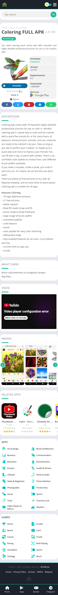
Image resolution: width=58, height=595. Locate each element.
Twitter (18, 104)
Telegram (40, 104)
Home (4, 27)
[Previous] (2, 365)
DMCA (40, 571)
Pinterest (29, 104)
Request (48, 571)
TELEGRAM (16, 86)
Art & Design (21, 27)
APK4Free (45, 567)
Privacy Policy (19, 571)
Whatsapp (51, 104)
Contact (31, 571)
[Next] (55, 365)
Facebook (7, 104)
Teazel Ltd (35, 61)
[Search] (53, 14)
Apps (11, 27)
